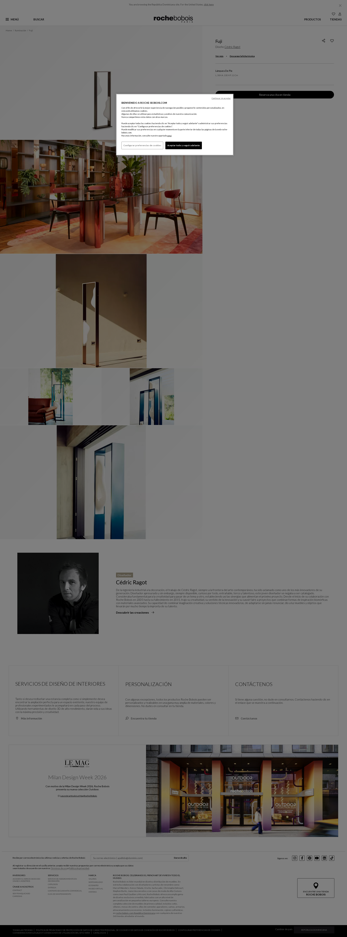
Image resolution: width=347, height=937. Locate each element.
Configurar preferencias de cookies (142, 145)
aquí (169, 135)
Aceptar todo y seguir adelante (183, 145)
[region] (175, 124)
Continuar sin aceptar (221, 98)
